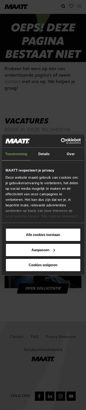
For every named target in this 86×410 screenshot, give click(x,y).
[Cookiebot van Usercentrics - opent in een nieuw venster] (61, 141)
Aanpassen (40, 250)
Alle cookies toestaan (43, 235)
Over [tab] (71, 154)
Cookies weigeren (43, 265)
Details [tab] (44, 154)
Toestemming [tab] (16, 154)
